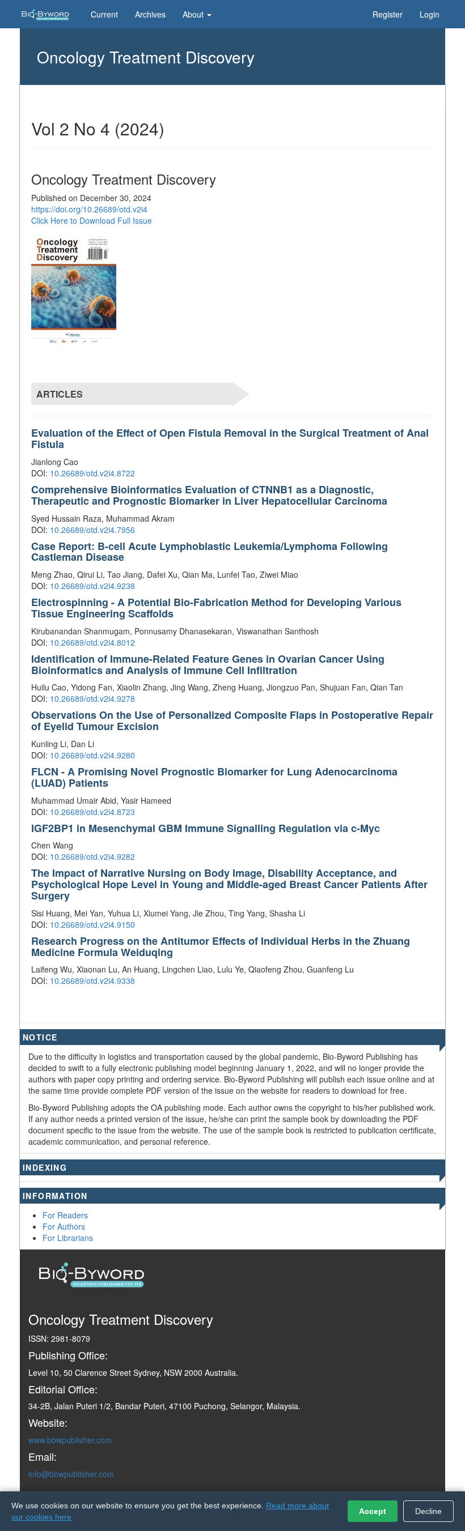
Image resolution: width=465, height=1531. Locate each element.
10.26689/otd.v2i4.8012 (92, 642)
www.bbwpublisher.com (70, 1439)
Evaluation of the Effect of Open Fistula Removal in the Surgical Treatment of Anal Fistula (230, 438)
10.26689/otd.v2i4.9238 (92, 585)
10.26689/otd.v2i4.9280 (92, 755)
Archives (150, 14)
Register (388, 14)
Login (429, 14)
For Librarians (68, 1237)
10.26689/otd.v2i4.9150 (92, 924)
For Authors (64, 1226)
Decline (428, 1511)
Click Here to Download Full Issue (91, 220)
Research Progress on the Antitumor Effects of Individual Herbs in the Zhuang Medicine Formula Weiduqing (220, 946)
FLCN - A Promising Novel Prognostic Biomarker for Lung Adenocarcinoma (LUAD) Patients (214, 777)
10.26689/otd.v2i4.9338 (92, 980)
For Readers (65, 1215)
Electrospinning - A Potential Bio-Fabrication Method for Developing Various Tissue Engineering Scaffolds (216, 608)
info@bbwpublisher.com (71, 1473)
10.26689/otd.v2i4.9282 (92, 856)
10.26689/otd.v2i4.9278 (92, 698)
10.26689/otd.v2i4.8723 (92, 811)
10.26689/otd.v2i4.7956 (92, 529)
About (194, 14)
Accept (372, 1511)
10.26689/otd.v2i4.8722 (92, 473)
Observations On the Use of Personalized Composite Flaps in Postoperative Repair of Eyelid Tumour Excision (232, 720)
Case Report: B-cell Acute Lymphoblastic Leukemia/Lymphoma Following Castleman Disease (209, 552)
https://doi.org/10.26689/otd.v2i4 (89, 209)
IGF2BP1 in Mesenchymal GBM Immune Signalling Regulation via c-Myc (205, 828)
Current (104, 14)
